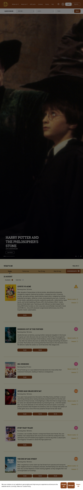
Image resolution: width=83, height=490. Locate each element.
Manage (71, 485)
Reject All (78, 485)
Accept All (64, 485)
